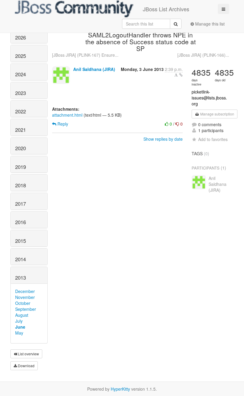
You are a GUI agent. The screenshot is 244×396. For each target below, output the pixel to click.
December (25, 291)
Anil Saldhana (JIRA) (94, 69)
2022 (20, 111)
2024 (20, 74)
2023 (20, 92)
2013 (20, 277)
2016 (20, 222)
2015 (20, 240)
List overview (28, 353)
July (19, 321)
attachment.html (67, 115)
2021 (20, 129)
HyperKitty (120, 389)
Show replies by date (163, 139)
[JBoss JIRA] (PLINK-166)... (203, 55)
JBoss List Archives (166, 9)
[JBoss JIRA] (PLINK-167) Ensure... (85, 55)
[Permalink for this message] (181, 74)
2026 (20, 37)
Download (26, 365)
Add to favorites (213, 139)
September (25, 309)
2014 (20, 259)
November (25, 297)
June (20, 327)
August (21, 315)
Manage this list (209, 24)
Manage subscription (216, 113)
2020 (20, 148)
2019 (20, 166)
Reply (62, 124)
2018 (20, 185)
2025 (20, 55)
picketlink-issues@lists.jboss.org (209, 98)
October (22, 303)
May (19, 333)
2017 (20, 203)
